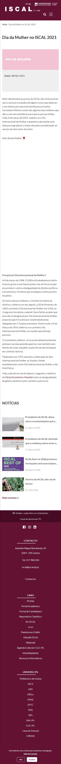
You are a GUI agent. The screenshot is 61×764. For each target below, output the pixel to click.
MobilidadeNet (30, 653)
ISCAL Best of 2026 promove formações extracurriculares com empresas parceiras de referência (41, 462)
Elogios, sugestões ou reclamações (32, 513)
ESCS (30, 683)
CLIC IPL (39, 647)
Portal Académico (30, 606)
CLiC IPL (30, 725)
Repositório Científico (30, 616)
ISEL (30, 715)
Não (21, 759)
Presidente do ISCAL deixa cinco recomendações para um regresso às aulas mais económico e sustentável (40, 419)
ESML (31, 699)
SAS (28, 720)
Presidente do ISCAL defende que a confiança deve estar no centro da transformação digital (41, 441)
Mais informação (30, 754)
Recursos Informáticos (30, 658)
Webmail (30, 642)
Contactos (30, 578)
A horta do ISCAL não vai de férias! (40, 481)
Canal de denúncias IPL (30, 519)
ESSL (30, 709)
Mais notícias (9, 497)
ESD (30, 689)
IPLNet (30, 601)
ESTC (30, 704)
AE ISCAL (30, 621)
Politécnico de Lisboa (30, 678)
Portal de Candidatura (30, 611)
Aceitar (32, 759)
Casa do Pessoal (30, 730)
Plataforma (30, 632)
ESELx (30, 694)
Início (4, 24)
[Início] (22, 9)
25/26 (30, 637)
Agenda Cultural (25, 647)
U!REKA (30, 735)
